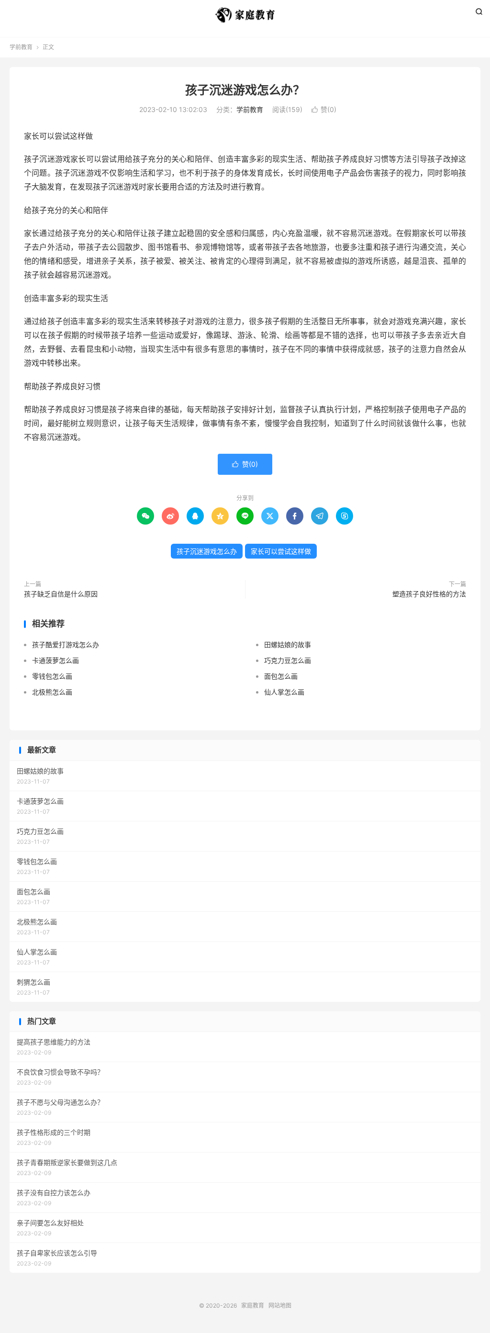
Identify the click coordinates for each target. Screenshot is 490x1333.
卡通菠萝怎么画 (55, 660)
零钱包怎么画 (52, 676)
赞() (324, 109)
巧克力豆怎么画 (287, 660)
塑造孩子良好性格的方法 (429, 594)
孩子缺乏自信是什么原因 (61, 594)
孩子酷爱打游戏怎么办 (65, 644)
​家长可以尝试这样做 (281, 551)
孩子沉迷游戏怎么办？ (245, 90)
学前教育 (21, 47)
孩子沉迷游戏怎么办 (207, 551)
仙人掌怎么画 (284, 692)
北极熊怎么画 (52, 692)
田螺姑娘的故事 (287, 644)
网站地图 (279, 1305)
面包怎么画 (281, 676)
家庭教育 (245, 14)
